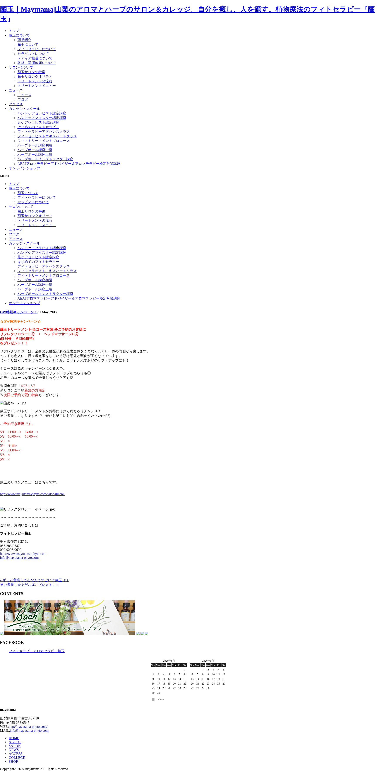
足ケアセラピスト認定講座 (38, 122)
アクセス (16, 104)
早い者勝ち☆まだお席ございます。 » (29, 584)
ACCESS (15, 753)
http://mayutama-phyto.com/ (28, 726)
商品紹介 (24, 40)
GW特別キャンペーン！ (19, 312)
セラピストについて (33, 53)
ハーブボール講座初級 (34, 145)
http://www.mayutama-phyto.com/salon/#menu (32, 494)
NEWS (14, 750)
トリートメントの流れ (34, 81)
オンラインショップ (24, 168)
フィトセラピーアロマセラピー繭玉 (37, 651)
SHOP (13, 761)
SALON (15, 746)
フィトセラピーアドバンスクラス (43, 131)
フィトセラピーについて (36, 49)
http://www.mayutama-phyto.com (23, 553)
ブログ (22, 99)
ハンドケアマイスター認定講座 (41, 118)
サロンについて (21, 67)
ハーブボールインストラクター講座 (45, 159)
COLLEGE (17, 757)
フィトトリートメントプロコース (43, 141)
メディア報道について (34, 58)
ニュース (16, 90)
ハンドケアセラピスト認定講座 (41, 113)
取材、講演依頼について (36, 63)
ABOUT (15, 742)
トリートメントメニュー (36, 86)
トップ (14, 31)
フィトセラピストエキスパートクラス (47, 136)
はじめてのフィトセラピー (38, 127)
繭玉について (19, 35)
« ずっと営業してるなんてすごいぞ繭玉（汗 (34, 580)
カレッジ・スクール (24, 108)
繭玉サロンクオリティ (34, 76)
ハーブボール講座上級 (34, 154)
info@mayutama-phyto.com (19, 557)
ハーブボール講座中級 (34, 150)
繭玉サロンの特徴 (31, 72)
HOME (14, 738)
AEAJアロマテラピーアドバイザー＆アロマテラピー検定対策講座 (68, 164)
